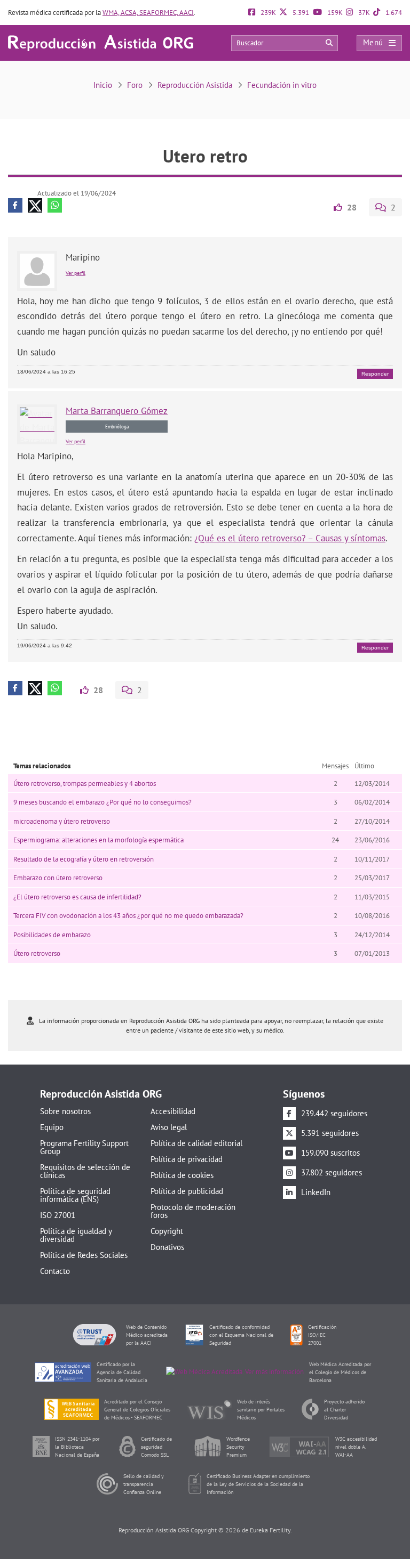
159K (334, 12)
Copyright (167, 1231)
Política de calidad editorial (196, 1143)
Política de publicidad (187, 1191)
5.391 (300, 12)
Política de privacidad (187, 1159)
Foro (135, 85)
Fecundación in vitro (282, 85)
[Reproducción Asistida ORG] (100, 42)
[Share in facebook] (15, 205)
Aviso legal (169, 1127)
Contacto (55, 1271)
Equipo (52, 1127)
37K (363, 12)
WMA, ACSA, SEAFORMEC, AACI (148, 12)
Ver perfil (75, 273)
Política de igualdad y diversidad (76, 1235)
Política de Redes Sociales (84, 1255)
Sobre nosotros (65, 1111)
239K (267, 12)
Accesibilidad (173, 1111)
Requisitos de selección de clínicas (85, 1171)
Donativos (167, 1247)
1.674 (393, 12)
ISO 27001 (57, 1215)
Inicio (102, 85)
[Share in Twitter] (35, 205)
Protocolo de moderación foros (193, 1211)
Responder (375, 374)
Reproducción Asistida (194, 85)
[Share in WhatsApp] (55, 205)
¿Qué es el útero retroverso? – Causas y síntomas (289, 538)
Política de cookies (182, 1175)
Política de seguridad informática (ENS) (75, 1195)
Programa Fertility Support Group (84, 1147)
